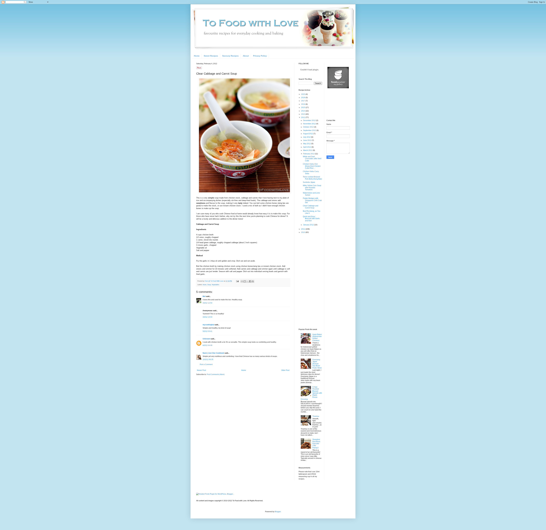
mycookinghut (208, 325)
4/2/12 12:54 (207, 303)
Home (196, 56)
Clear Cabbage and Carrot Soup (310, 207)
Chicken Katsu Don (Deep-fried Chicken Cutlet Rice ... (312, 166)
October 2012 (308, 127)
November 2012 (309, 124)
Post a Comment (206, 364)
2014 (303, 111)
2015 (303, 107)
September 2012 (310, 130)
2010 (303, 232)
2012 (303, 117)
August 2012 (308, 134)
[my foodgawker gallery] (338, 88)
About (246, 56)
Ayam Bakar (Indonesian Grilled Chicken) (317, 337)
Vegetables (215, 284)
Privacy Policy (260, 56)
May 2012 (307, 144)
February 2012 (309, 154)
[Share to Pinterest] (252, 281)
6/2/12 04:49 (207, 345)
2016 (303, 104)
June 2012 (307, 140)
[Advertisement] (310, 280)
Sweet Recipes (211, 56)
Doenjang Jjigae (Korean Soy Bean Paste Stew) (317, 364)
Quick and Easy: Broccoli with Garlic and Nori (311, 219)
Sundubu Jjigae (309, 182)
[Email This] (242, 281)
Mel (204, 296)
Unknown (206, 339)
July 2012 (307, 137)
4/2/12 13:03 (207, 317)
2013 (303, 114)
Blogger (278, 512)
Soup (209, 284)
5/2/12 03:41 (207, 331)
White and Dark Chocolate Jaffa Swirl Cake (312, 159)
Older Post (285, 370)
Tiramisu (315, 416)
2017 (303, 101)
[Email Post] (237, 281)
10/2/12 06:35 (208, 359)
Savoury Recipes (230, 56)
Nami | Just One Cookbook (213, 353)
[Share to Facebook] (250, 281)
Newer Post (201, 370)
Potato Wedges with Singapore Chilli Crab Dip (312, 200)
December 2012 (309, 120)
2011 (303, 229)
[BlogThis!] (244, 281)
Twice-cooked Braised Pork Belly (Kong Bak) (312, 178)
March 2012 (308, 150)
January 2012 (308, 225)
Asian (204, 284)
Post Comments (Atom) (216, 374)
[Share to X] (247, 281)
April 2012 (307, 147)
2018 (303, 98)
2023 (303, 94)
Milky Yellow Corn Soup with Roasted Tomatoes (312, 187)
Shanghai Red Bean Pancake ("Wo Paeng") (316, 443)
